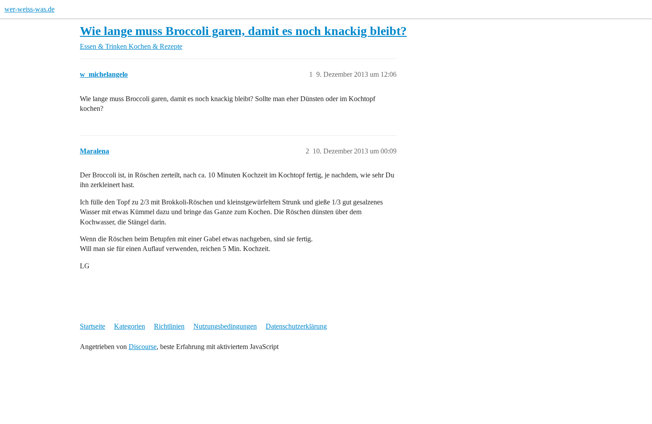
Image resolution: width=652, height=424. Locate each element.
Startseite (92, 326)
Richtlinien (169, 326)
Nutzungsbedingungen (225, 326)
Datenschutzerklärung (296, 326)
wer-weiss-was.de (29, 9)
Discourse (143, 346)
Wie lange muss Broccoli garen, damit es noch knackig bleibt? (243, 31)
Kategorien (129, 326)
